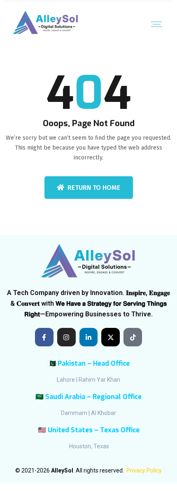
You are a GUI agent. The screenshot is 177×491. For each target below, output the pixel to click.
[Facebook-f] (44, 337)
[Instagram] (66, 337)
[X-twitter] (110, 337)
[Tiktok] (132, 337)
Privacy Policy (144, 470)
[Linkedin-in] (88, 337)
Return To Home (94, 187)
